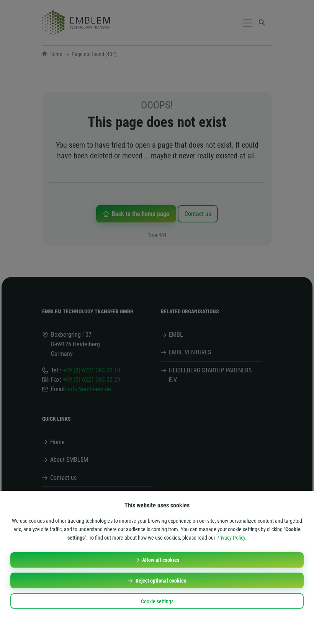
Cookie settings (157, 601)
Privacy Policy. (231, 538)
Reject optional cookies (161, 581)
